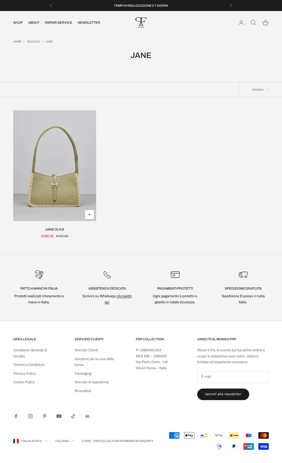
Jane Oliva (54, 229)
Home (17, 41)
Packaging (83, 374)
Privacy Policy (24, 374)
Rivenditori (83, 391)
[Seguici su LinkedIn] (87, 416)
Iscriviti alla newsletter (223, 394)
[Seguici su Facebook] (16, 416)
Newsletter (89, 23)
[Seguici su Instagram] (30, 416)
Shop (18, 23)
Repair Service (58, 23)
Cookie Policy (24, 382)
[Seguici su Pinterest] (44, 416)
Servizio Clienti (86, 350)
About (33, 23)
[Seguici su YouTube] (59, 416)
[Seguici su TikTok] (73, 416)
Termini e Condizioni (29, 365)
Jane (49, 41)
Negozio (33, 41)
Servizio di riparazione (92, 382)
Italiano (62, 441)
